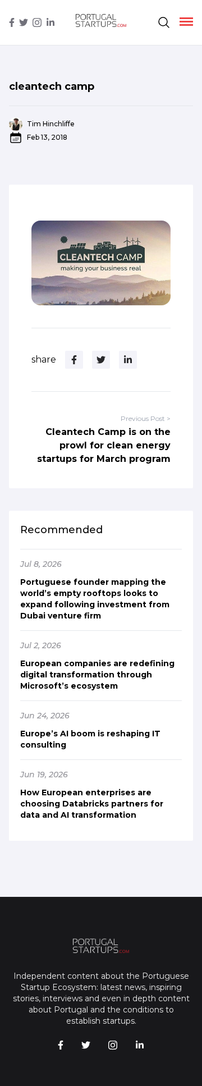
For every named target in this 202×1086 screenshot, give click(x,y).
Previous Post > (146, 418)
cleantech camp (51, 86)
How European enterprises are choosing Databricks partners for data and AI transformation (91, 803)
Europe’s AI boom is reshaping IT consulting (90, 739)
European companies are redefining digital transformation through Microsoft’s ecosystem (97, 674)
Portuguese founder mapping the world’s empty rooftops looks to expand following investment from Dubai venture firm (94, 599)
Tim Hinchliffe (51, 124)
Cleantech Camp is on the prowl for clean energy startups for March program (104, 445)
